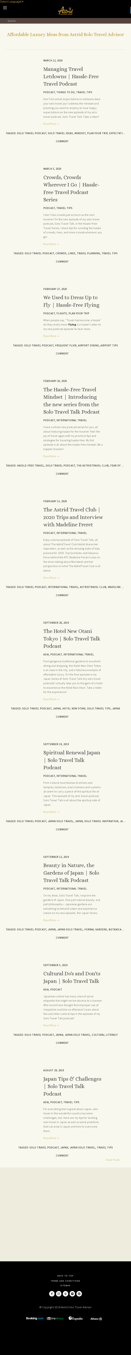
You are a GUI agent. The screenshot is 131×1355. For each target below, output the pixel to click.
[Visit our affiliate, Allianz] (96, 1319)
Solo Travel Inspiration (101, 821)
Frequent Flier (66, 345)
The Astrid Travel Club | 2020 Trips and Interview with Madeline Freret (73, 517)
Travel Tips (84, 92)
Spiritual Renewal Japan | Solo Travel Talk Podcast (71, 760)
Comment (62, 141)
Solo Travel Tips (99, 708)
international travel (63, 587)
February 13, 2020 (55, 501)
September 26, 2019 (56, 622)
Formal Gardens (95, 929)
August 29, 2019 (53, 1070)
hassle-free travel (30, 465)
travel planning (88, 253)
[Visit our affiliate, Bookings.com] (34, 1319)
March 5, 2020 (52, 168)
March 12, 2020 (53, 60)
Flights (61, 313)
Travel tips (110, 253)
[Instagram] (58, 1293)
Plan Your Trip (97, 133)
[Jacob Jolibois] (52, 1293)
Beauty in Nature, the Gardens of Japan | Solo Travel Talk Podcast (71, 872)
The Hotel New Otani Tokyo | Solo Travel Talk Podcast (71, 638)
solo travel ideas (60, 133)
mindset (80, 133)
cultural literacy (105, 1034)
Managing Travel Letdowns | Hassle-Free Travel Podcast (71, 76)
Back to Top (65, 1275)
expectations (118, 133)
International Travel (71, 420)
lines (71, 253)
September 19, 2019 (56, 744)
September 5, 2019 (55, 965)
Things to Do (65, 92)
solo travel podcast (31, 133)
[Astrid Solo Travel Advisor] (79, 1293)
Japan (116, 708)
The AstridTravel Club (93, 465)
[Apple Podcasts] (65, 1293)
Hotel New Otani (74, 708)
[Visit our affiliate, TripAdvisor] (55, 1319)
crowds (61, 253)
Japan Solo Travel (61, 821)
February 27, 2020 (55, 289)
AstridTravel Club (93, 587)
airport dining (88, 345)
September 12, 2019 (56, 856)
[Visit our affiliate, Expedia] (75, 1319)
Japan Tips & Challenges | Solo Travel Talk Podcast (72, 1086)
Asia (46, 654)
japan (57, 708)
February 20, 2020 (55, 381)
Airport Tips (109, 345)
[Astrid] (72, 1293)
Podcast (49, 92)
